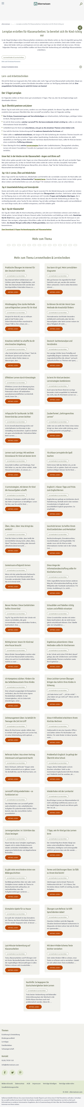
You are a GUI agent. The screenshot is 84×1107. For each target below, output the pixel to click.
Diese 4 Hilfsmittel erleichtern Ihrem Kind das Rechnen (62, 719)
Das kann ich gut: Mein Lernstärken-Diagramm (62, 269)
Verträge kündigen (50, 1083)
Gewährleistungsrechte (10, 1087)
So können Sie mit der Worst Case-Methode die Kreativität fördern (61, 306)
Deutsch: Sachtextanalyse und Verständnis (59, 342)
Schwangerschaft (8, 1049)
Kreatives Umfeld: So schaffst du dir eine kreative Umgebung (20, 342)
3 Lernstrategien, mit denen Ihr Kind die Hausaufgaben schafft (20, 488)
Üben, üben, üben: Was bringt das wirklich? (19, 528)
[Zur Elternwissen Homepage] (42, 4)
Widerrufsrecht (7, 1083)
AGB (28, 1083)
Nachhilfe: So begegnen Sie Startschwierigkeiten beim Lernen (40, 984)
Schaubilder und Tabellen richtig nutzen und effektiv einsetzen (60, 607)
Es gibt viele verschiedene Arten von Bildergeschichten (20, 871)
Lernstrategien (32, 145)
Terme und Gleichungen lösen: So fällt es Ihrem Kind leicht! (63, 871)
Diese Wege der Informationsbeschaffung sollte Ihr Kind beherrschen (61, 568)
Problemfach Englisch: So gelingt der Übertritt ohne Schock (62, 756)
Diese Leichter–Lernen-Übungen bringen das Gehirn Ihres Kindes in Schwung (61, 682)
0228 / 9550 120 (8, 1060)
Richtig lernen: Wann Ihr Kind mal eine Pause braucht (19, 643)
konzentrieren (40, 179)
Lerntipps (5, 1042)
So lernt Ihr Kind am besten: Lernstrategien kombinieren (58, 379)
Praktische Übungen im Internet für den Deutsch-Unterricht (20, 269)
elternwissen (6, 24)
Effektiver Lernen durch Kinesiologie (20, 377)
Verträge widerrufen (66, 1083)
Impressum (36, 1083)
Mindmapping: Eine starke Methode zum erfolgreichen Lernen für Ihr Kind (21, 306)
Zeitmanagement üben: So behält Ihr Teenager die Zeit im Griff (20, 719)
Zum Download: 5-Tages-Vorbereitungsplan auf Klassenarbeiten (27, 229)
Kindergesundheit (8, 1038)
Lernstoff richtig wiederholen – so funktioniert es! (19, 793)
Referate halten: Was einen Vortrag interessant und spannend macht (20, 756)
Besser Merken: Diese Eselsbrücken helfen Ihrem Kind (20, 607)
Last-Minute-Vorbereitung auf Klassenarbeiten (17, 947)
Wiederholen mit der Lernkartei (60, 791)
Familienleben (7, 1045)
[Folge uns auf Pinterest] (20, 1072)
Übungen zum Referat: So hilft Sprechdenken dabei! (59, 910)
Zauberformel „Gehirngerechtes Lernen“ (60, 415)
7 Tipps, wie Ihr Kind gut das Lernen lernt (61, 832)
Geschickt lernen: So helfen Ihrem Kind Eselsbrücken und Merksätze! (61, 528)
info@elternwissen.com (10, 1065)
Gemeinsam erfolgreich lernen (18, 565)
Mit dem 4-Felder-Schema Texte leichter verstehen (60, 947)
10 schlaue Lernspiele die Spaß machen (59, 454)
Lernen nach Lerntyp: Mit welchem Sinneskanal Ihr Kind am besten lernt (20, 454)
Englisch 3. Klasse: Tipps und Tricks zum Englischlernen (61, 488)
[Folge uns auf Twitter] (12, 1072)
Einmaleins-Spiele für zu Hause (18, 908)
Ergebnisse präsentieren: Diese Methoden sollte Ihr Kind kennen (61, 643)
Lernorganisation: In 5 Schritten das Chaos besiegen (20, 832)
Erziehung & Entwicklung (11, 1034)
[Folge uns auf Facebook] (5, 1072)
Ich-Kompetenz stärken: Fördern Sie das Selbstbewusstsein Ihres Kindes (20, 680)
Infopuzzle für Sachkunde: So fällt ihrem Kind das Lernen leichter (19, 415)
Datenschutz (19, 1083)
